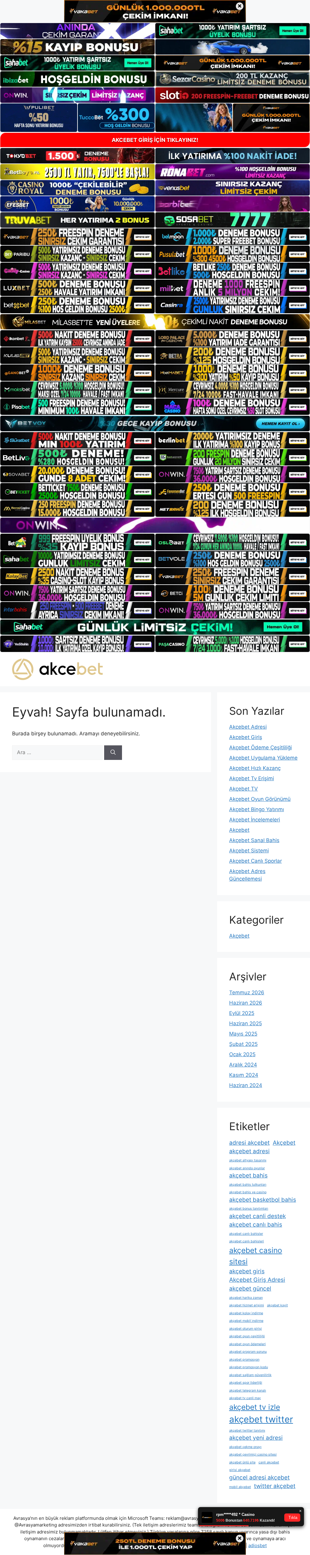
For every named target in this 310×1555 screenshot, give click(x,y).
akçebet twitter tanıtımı (247, 1430)
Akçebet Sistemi (249, 851)
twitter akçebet (274, 1486)
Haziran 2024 (245, 1085)
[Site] (77, 236)
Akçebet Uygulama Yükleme (263, 758)
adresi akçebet (249, 1142)
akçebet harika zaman (246, 1298)
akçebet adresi (249, 1151)
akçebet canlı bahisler (246, 1234)
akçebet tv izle (254, 1407)
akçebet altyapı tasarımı (247, 1160)
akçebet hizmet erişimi (246, 1305)
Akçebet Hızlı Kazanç (255, 768)
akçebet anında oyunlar (247, 1168)
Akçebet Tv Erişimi (251, 778)
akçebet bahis (248, 1175)
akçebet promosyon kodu (248, 1367)
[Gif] (155, 321)
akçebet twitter (261, 1419)
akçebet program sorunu (248, 1352)
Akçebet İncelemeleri (254, 820)
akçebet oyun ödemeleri (247, 1344)
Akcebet (239, 830)
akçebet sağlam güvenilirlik (250, 1375)
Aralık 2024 (243, 1065)
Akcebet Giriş (245, 737)
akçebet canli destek (257, 1216)
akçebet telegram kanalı (247, 1390)
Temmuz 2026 (246, 992)
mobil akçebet (240, 1487)
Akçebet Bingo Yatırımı (256, 809)
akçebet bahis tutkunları (247, 1185)
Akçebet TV (243, 789)
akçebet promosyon (244, 1360)
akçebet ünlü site (242, 1462)
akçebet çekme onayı (245, 1447)
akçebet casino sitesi (255, 1256)
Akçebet (239, 936)
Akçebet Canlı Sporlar (255, 861)
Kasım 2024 (243, 1075)
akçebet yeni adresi (256, 1437)
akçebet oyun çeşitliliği (247, 1336)
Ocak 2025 (242, 1054)
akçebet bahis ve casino (247, 1192)
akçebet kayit (277, 1305)
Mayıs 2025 (243, 1034)
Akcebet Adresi (248, 727)
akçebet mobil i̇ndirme (246, 1321)
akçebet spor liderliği (245, 1383)
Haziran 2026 (245, 1003)
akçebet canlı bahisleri (246, 1241)
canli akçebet (269, 1462)
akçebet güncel (250, 1288)
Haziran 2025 (245, 1023)
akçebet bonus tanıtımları (248, 1209)
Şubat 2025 (243, 1044)
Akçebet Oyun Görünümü (260, 799)
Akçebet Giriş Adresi (257, 1279)
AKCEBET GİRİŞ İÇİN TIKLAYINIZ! (155, 140)
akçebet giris (247, 1271)
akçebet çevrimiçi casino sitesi (253, 1454)
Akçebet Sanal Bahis (254, 840)
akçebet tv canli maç (245, 1398)
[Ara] (113, 752)
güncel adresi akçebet (259, 1477)
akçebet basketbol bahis (262, 1199)
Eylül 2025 (241, 1013)
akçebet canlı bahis (255, 1224)
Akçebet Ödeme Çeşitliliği (260, 747)
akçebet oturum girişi (245, 1329)
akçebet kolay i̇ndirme (246, 1313)
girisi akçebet (239, 1470)
